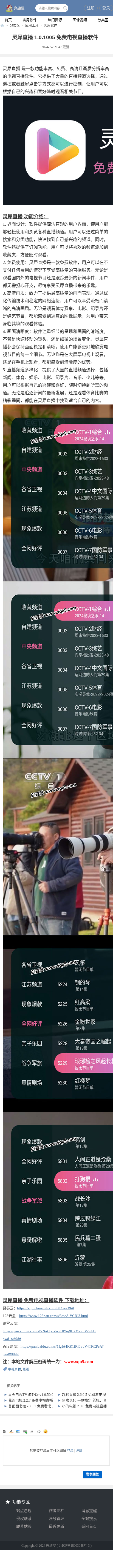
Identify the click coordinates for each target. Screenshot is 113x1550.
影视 (26, 1369)
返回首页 (89, 1527)
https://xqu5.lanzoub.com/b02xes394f (45, 1308)
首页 (8, 20)
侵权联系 (24, 1519)
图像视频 (80, 20)
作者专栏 (56, 1511)
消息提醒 (89, 1511)
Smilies (45, 1431)
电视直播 (14, 1369)
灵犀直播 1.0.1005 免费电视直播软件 (55, 37)
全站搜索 (89, 1519)
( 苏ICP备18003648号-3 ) (74, 1546)
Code (38, 1431)
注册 (91, 8)
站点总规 (24, 1511)
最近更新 (56, 1527)
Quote (32, 1431)
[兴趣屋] (13, 8)
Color (11, 1431)
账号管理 (56, 1519)
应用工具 (31, 25)
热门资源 (55, 20)
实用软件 (29, 20)
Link (25, 1431)
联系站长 (24, 1527)
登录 (106, 8)
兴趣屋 (2, 26)
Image (18, 1431)
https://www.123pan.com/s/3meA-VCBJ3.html (53, 1316)
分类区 (103, 20)
